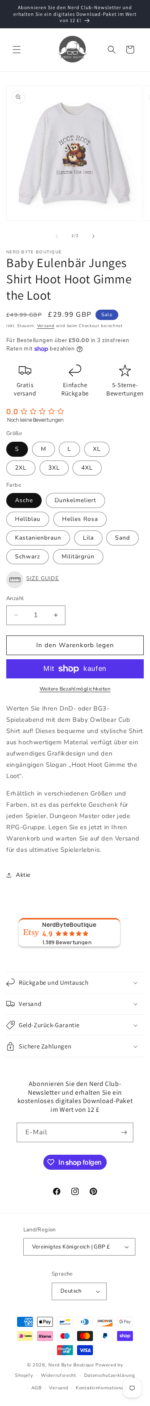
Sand (122, 538)
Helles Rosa (80, 519)
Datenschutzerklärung (109, 1375)
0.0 (12, 411)
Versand (46, 326)
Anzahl (15, 598)
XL (97, 449)
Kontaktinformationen (101, 1388)
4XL (87, 468)
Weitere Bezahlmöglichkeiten (75, 688)
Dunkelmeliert (75, 500)
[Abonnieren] (124, 1132)
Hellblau (27, 519)
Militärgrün (78, 556)
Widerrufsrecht (58, 1375)
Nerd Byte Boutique (71, 1365)
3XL (54, 468)
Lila (88, 538)
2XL (21, 468)
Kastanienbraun (38, 538)
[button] (17, 49)
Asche (24, 500)
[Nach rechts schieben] (93, 236)
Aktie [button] (23, 875)
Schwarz (27, 556)
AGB (36, 1388)
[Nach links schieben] (57, 236)
